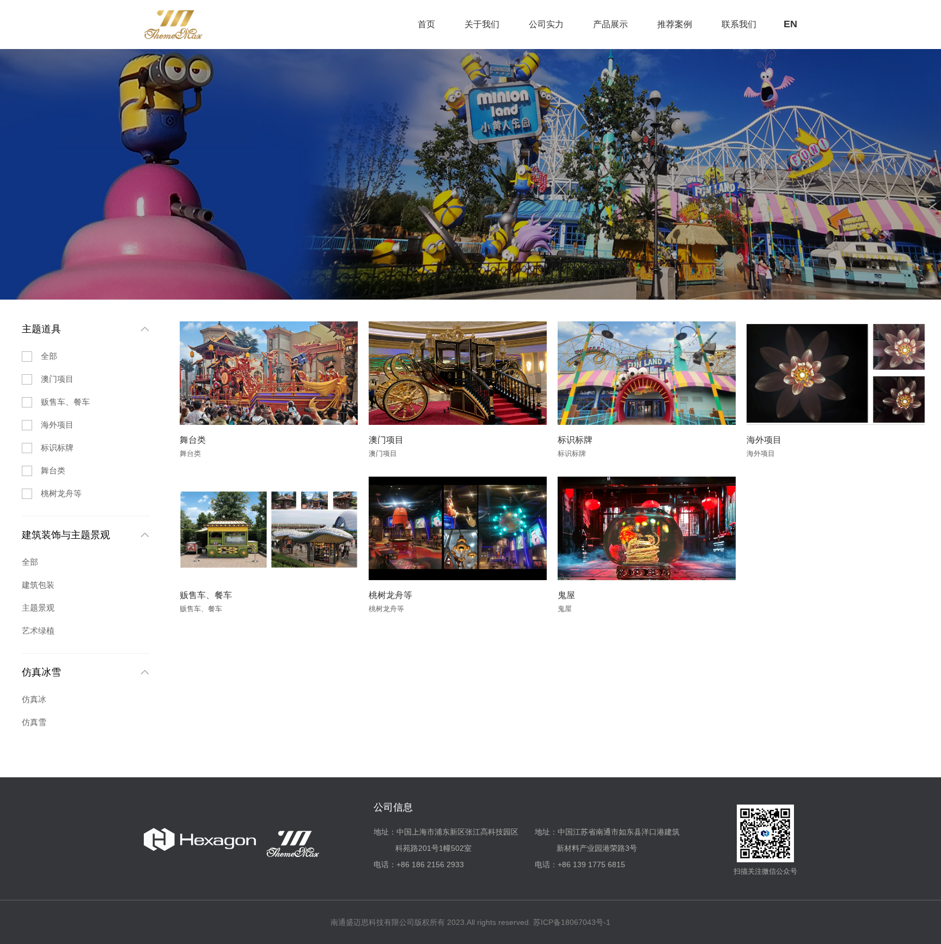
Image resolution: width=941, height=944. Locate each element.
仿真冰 (34, 699)
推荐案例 (674, 24)
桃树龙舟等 (61, 493)
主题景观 (38, 607)
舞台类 (53, 470)
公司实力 (546, 24)
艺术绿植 (38, 630)
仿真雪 (34, 722)
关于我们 (482, 24)
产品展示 (610, 24)
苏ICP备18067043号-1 (571, 922)
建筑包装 (38, 584)
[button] (194, 373)
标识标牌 (57, 447)
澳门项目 (57, 378)
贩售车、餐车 (65, 401)
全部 (49, 356)
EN (790, 24)
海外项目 (57, 424)
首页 (426, 24)
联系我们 (739, 24)
